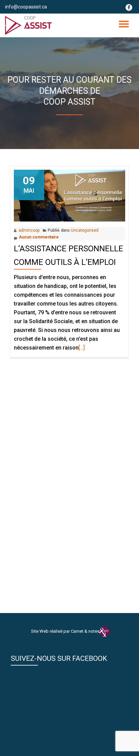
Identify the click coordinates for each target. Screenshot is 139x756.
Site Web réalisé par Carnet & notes (65, 631)
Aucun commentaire (39, 237)
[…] (82, 347)
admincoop (29, 230)
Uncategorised (85, 230)
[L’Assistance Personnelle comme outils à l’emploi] (69, 195)
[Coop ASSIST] (29, 25)
